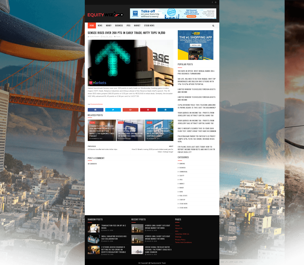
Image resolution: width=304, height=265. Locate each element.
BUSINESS (119, 25)
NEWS (100, 25)
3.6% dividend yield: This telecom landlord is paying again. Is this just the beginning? (197, 106)
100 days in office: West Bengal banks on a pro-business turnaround (196, 72)
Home (92, 25)
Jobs (176, 231)
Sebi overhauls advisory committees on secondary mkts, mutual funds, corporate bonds (158, 132)
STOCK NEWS (183, 208)
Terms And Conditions (183, 242)
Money (109, 25)
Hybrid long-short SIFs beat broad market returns (157, 226)
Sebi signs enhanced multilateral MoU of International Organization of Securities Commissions (130, 132)
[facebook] (212, 2)
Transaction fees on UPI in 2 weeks (113, 226)
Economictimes (96, 104)
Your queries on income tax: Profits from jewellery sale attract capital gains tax (196, 114)
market (137, 25)
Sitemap (178, 237)
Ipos (128, 25)
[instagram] (215, 2)
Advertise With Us (182, 234)
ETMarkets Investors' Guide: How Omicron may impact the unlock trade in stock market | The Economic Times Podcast (102, 131)
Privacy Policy (180, 240)
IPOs (181, 180)
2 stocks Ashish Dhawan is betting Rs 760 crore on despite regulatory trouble (113, 249)
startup (182, 200)
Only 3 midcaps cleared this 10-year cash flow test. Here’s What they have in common (197, 129)
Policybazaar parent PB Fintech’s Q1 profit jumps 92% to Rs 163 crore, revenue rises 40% (197, 139)
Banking (182, 164)
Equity (118, 37)
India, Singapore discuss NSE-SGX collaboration (114, 237)
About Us (178, 228)
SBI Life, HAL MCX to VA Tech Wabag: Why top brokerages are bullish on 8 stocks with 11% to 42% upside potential (197, 81)
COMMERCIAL (183, 172)
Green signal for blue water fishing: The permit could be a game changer (158, 249)
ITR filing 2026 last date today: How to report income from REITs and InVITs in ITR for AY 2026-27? (196, 149)
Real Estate (183, 196)
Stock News (149, 25)
